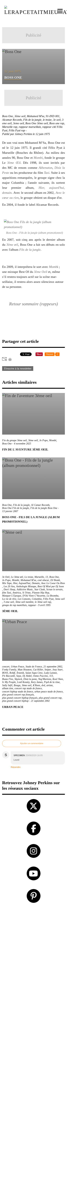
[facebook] (34, 828)
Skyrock (18, 679)
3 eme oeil (9, 602)
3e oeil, (57, 119)
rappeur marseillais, (30, 126)
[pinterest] (34, 896)
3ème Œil (13, 162)
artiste (49, 685)
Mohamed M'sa (28, 580)
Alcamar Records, (12, 119)
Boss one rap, (57, 123)
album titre (7, 688)
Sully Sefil (7, 685)
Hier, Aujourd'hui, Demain (26, 583)
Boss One (7, 443)
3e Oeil (5, 577)
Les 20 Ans (9, 586)
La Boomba (52, 595)
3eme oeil (60, 599)
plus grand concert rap (50, 698)
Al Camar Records (40, 505)
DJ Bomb (55, 580)
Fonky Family (9, 669)
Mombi (38, 157)
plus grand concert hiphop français (19, 698)
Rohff (12, 673)
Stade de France (34, 666)
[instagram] (34, 851)
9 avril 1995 (44, 605)
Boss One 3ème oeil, (37, 123)
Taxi (46, 172)
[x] (34, 806)
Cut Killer (38, 669)
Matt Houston (25, 669)
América (17, 592)
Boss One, (8, 116)
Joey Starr (57, 669)
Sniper (47, 669)
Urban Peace (17, 666)
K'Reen (36, 685)
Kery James (37, 682)
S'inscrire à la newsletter (17, 368)
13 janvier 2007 (10, 511)
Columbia (37, 599)
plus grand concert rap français (18, 694)
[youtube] (34, 873)
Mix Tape (7, 583)
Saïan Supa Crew (34, 673)
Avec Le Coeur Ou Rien (53, 583)
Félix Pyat (48, 599)
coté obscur (43, 580)
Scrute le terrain (54, 589)
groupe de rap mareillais (14, 605)
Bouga (17, 685)
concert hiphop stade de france (17, 691)
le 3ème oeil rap (43, 602)
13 (46, 577)
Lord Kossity (23, 682)
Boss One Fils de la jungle (15, 508)
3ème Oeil (40, 272)
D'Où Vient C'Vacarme (34, 595)
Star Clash (39, 589)
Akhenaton (45, 167)
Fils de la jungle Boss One (43, 508)
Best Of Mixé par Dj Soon (51, 586)
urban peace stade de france (48, 691)
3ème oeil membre (24, 602)
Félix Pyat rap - (18, 130)
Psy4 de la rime (52, 682)
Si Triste (26, 592)
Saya (18, 676)
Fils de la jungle (30, 249)
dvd (43, 685)
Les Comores (24, 599)
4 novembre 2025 (22, 443)
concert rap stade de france (28, 688)
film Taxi (6, 592)
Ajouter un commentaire (31, 743)
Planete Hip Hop (40, 592)
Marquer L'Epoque (11, 595)
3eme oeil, (19, 123)
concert (5, 666)
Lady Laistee (50, 673)
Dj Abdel (27, 676)
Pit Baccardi (8, 676)
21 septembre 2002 (52, 666)
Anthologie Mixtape (26, 586)
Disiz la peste (30, 679)
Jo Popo (43, 440)
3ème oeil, (20, 116)
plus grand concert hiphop (15, 701)
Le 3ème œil (17, 577)
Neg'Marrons (44, 679)
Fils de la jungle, (33, 119)
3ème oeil (33, 440)
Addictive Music (25, 589)
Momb (53, 267)
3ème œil (12, 244)
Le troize (28, 577)
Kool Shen (58, 679)
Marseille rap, (10, 126)
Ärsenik (20, 673)
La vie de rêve (9, 599)
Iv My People (9, 682)
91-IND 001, (53, 116)
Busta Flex (7, 679)
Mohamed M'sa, (36, 116)
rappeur (32, 605)
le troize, (48, 119)
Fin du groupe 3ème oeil (14, 440)
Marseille (39, 577)
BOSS (5, 673)
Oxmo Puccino (40, 676)
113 (51, 676)
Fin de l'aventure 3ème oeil (25, 449)
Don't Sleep (9, 589)
